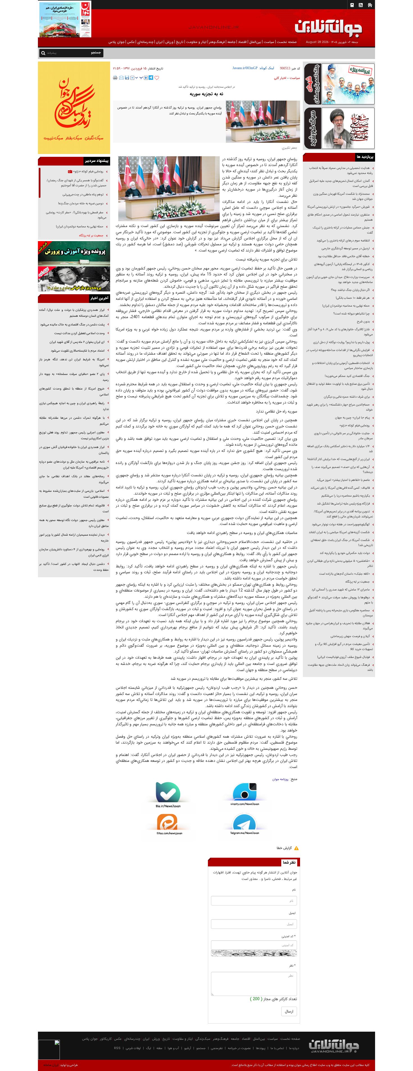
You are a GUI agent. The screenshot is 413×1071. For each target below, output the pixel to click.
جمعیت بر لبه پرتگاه (357, 581)
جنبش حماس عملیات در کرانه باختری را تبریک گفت (343, 230)
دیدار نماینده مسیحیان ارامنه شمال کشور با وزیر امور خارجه (74, 538)
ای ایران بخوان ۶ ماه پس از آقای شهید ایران (77, 342)
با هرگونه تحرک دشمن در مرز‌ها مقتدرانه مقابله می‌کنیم (74, 421)
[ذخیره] (127, 78)
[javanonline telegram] (151, 77)
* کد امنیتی (289, 936)
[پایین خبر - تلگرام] (245, 826)
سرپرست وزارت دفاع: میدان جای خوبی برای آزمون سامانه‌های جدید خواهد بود (340, 280)
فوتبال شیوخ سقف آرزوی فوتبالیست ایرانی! (343, 657)
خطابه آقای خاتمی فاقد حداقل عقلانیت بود (344, 256)
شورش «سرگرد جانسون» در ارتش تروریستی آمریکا (338, 207)
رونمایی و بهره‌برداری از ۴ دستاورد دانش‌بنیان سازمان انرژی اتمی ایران (74, 552)
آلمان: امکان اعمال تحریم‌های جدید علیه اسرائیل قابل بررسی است (341, 184)
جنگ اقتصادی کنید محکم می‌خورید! (347, 376)
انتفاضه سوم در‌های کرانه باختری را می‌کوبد (343, 240)
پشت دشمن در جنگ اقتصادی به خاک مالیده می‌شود (72, 324)
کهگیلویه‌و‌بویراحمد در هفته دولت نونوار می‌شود (341, 524)
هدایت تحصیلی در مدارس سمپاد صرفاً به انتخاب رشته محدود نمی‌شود (341, 171)
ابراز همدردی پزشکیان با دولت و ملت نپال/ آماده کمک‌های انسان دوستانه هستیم (74, 313)
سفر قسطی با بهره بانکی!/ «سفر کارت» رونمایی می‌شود (76, 215)
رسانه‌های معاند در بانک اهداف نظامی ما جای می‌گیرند (74, 479)
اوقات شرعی (133, 1048)
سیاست (295, 78)
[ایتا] (168, 827)
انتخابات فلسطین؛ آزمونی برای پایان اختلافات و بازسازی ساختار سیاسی (342, 366)
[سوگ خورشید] (339, 128)
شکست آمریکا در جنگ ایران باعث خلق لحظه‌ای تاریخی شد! (342, 543)
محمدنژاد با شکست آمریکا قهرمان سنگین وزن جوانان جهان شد (343, 196)
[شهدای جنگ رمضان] (339, 84)
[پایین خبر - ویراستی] (245, 797)
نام (294, 889)
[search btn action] (43, 52)
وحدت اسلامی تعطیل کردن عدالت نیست (79, 333)
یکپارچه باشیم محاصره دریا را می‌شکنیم (345, 495)
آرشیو (187, 1048)
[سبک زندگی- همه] (74, 108)
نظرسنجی (217, 1048)
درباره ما (294, 1048)
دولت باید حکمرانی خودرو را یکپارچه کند (344, 553)
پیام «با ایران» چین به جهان (352, 417)
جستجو (201, 1048)
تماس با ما (277, 1048)
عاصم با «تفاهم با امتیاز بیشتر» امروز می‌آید (343, 480)
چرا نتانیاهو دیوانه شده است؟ (351, 313)
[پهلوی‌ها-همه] (74, 279)
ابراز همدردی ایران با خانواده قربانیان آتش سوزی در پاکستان (74, 450)
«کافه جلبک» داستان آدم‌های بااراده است (344, 574)
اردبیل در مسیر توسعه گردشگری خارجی (345, 248)
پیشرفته (51, 53)
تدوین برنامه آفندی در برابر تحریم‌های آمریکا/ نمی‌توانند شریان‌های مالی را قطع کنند (343, 514)
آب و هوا (173, 1048)
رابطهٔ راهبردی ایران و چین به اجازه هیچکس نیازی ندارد (74, 406)
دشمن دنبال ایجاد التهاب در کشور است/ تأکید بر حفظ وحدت (74, 567)
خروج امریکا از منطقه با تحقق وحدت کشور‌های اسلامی (74, 391)
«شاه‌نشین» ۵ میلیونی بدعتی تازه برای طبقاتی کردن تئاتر (340, 564)
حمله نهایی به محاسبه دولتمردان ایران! (346, 306)
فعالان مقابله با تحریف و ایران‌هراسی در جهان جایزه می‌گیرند (339, 626)
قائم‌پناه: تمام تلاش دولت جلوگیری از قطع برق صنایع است (74, 508)
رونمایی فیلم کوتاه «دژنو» (354, 425)
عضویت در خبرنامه (239, 1048)
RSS (117, 1048)
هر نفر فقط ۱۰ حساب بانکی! (353, 298)
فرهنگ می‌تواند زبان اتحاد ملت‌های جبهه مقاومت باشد (340, 668)
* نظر (292, 965)
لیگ (148, 1048)
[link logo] (349, 25)
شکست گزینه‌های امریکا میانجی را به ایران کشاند (339, 532)
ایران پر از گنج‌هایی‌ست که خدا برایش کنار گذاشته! (338, 459)
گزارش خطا (284, 848)
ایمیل (292, 913)
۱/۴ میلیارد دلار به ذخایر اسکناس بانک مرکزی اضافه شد (340, 449)
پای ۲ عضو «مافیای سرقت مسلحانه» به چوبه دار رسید (74, 377)
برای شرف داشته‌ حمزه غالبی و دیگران (347, 397)
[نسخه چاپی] (115, 77)
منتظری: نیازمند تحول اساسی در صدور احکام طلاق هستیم (340, 217)
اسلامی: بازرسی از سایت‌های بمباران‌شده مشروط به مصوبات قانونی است (74, 494)
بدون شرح (363, 321)
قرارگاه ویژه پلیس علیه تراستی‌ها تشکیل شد (343, 503)
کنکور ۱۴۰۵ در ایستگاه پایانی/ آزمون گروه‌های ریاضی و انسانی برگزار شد (343, 267)
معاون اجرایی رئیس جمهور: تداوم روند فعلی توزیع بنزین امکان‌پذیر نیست (74, 435)
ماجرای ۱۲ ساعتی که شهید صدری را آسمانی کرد (341, 589)
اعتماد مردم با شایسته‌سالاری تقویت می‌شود (78, 350)
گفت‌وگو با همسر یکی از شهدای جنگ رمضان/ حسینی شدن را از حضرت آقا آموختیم (76, 183)
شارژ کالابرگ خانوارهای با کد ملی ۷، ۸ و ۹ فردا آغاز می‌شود (340, 332)
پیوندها (260, 1048)
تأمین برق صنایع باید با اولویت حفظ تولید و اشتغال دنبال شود (340, 386)
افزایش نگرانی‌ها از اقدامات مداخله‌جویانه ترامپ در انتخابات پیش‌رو (340, 353)
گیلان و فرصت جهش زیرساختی (350, 636)
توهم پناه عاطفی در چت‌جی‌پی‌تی (83, 194)
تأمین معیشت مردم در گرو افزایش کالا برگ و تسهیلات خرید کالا (344, 647)
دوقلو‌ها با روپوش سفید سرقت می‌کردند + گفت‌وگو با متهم (340, 600)
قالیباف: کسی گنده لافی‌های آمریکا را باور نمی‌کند (340, 488)
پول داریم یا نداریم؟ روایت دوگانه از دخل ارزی (341, 342)
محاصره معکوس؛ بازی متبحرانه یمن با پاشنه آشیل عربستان (341, 613)
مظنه (159, 1048)
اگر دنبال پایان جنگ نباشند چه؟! (350, 290)
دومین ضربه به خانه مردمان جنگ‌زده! (80, 203)
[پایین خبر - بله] (168, 798)
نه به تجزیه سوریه (206, 94)
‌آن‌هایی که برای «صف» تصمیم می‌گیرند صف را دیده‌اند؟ (342, 470)
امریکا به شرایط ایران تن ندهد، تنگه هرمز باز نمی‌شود (74, 362)
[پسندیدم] (157, 78)
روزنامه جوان (281, 779)
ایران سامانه (51, 1065)
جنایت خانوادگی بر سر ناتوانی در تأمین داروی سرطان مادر (343, 436)
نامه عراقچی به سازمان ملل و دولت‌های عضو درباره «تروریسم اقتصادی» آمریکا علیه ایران (74, 464)
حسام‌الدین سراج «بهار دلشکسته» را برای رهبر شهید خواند (340, 407)
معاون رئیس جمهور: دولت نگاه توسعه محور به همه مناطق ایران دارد (74, 523)
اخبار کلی (280, 78)
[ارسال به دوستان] (121, 77)
